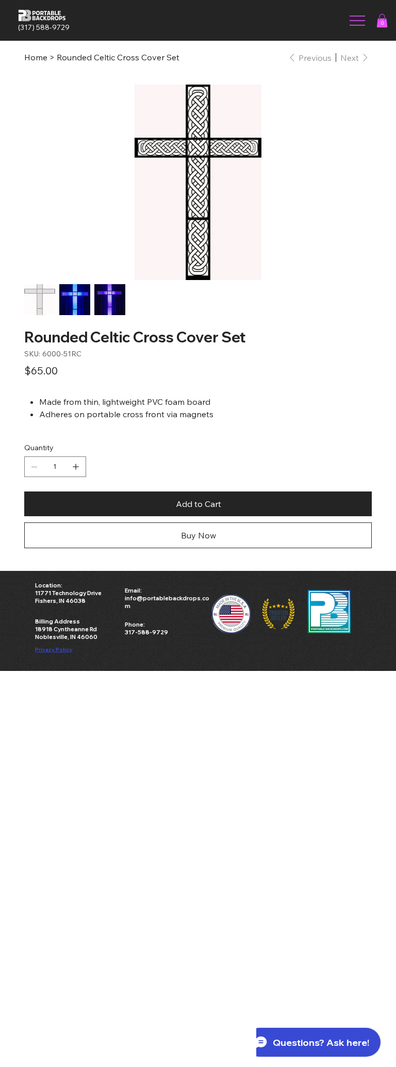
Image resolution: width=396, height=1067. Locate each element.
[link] (382, 20)
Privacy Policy (53, 649)
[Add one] (75, 466)
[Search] (282, 20)
